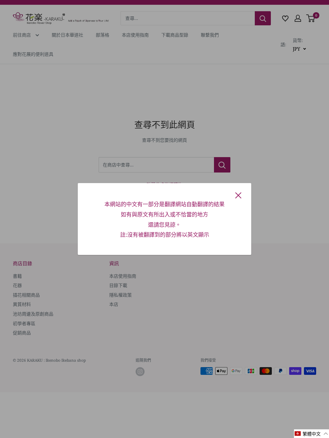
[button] (311, 433)
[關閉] (238, 195)
